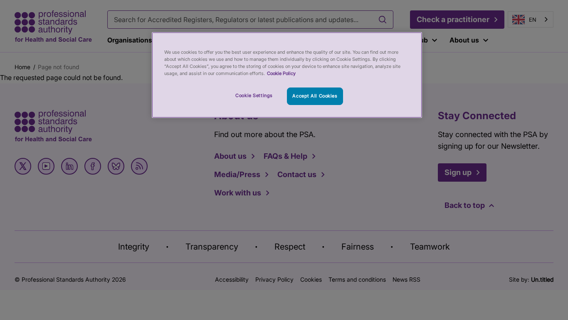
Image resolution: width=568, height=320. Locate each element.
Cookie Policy (281, 73)
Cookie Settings (254, 95)
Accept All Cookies (314, 96)
